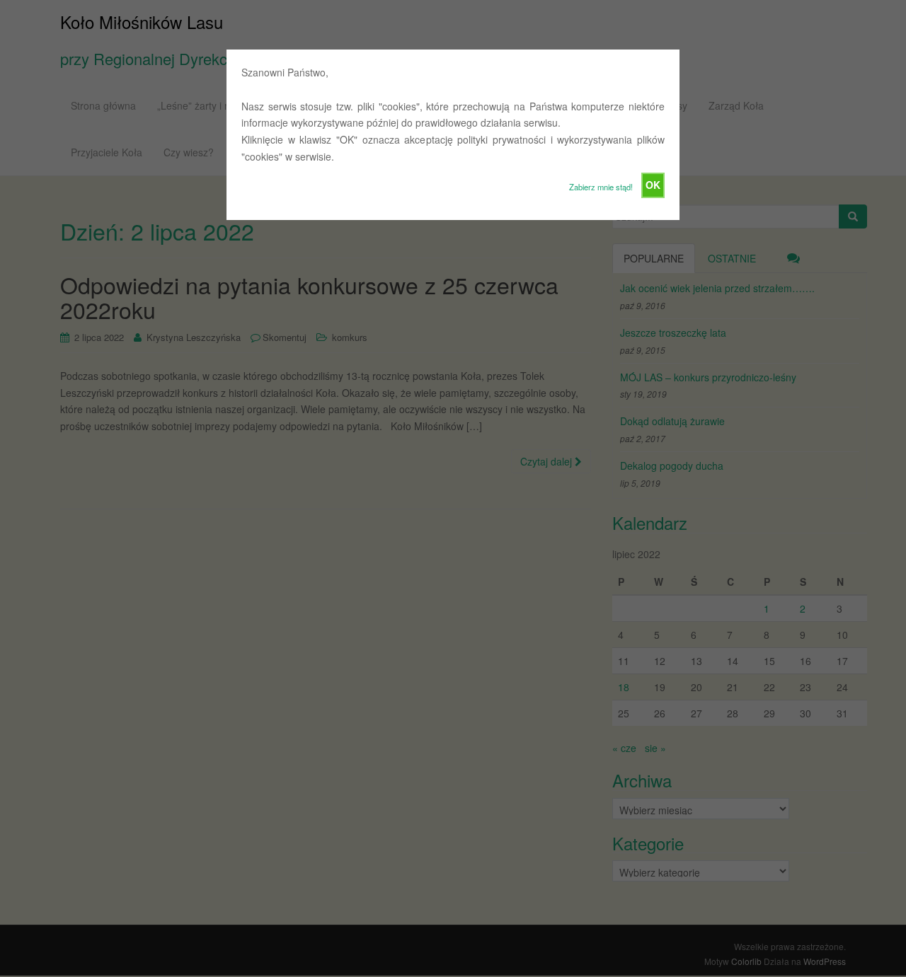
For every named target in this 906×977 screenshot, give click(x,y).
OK (653, 185)
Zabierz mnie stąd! (601, 186)
